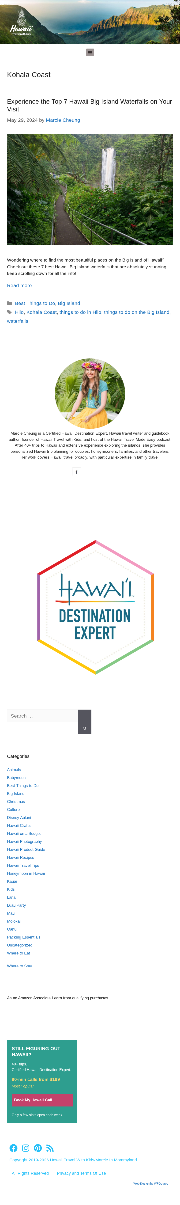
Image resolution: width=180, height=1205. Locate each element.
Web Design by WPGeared (150, 1183)
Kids (11, 889)
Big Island (69, 303)
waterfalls (17, 321)
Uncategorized (19, 945)
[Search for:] (42, 718)
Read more (19, 285)
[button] (90, 52)
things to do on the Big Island (136, 312)
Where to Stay (19, 966)
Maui (11, 913)
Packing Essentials (24, 937)
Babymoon (16, 777)
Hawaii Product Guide (26, 849)
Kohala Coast (41, 312)
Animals (14, 770)
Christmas (16, 801)
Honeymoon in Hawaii (26, 873)
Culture (13, 809)
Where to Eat (18, 953)
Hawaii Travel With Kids (72, 1160)
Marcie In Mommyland (116, 1160)
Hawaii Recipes (20, 857)
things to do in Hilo (80, 312)
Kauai (12, 881)
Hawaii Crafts (19, 825)
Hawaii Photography (24, 841)
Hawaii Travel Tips (23, 865)
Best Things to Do (35, 303)
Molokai (14, 921)
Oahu (11, 929)
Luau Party (16, 905)
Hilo (19, 312)
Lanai (11, 897)
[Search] (84, 722)
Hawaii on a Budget (24, 833)
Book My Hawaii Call (33, 1100)
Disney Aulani (19, 817)
